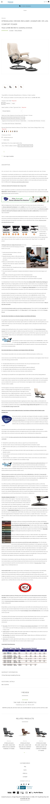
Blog (25, 770)
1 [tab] (24, 752)
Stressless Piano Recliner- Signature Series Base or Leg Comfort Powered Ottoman (41, 746)
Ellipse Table (24, 310)
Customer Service (25, 763)
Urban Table (34, 310)
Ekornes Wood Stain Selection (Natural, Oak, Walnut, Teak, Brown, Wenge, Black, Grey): (23, 128)
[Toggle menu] (2, 2)
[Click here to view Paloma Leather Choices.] (20, 181)
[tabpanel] (9, 737)
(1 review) (11, 30)
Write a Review (18, 30)
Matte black (6, 140)
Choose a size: (9, 100)
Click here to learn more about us (8, 476)
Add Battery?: (12, 143)
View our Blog (23, 342)
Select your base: (17, 115)
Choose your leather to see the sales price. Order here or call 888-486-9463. (22, 97)
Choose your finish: (6, 135)
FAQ (25, 766)
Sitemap (25, 776)
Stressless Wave (38, 563)
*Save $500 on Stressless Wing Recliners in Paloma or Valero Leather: (18, 95)
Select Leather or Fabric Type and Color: (14, 107)
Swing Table (44, 308)
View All (25, 773)
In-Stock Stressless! (26, 6)
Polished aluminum (8, 137)
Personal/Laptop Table (12, 310)
